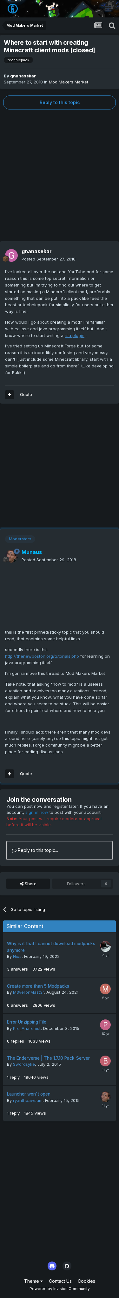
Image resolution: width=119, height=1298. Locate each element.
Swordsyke (24, 1064)
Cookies (86, 1281)
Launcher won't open (28, 1094)
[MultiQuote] (9, 394)
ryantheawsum (28, 1100)
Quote (26, 394)
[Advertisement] (59, 175)
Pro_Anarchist (27, 1028)
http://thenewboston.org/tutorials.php (42, 656)
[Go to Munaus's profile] (11, 556)
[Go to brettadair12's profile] (105, 1061)
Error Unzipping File (26, 1022)
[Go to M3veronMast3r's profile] (105, 989)
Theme (32, 1281)
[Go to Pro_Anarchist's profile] (105, 1024)
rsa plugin (74, 335)
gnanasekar (23, 75)
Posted (49, 258)
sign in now (36, 812)
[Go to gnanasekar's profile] (11, 255)
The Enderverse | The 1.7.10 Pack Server (48, 1058)
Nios (17, 956)
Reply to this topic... (37, 850)
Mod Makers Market (68, 81)
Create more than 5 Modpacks (38, 986)
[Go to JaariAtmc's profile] (105, 946)
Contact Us (60, 1281)
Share (29, 883)
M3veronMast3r (28, 992)
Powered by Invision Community (60, 1288)
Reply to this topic (60, 102)
